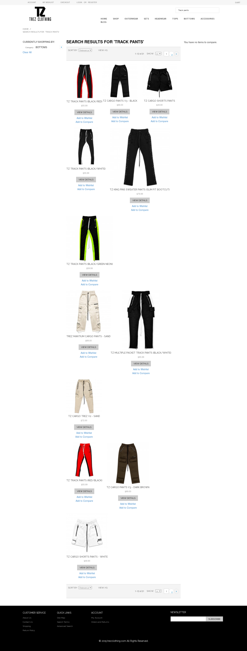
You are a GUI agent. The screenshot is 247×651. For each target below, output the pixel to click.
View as (102, 50)
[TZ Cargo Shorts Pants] (159, 80)
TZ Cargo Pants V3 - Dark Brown (128, 487)
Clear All (27, 52)
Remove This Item (61, 47)
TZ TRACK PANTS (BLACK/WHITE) (86, 168)
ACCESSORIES (207, 18)
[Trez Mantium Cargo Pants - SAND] (88, 312)
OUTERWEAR (131, 18)
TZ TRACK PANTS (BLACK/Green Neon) (89, 264)
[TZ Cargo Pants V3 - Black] (120, 80)
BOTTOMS (189, 18)
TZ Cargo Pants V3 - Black (120, 100)
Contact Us (28, 622)
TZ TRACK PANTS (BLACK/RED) (84, 101)
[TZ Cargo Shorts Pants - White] (87, 533)
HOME (104, 18)
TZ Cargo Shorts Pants (159, 100)
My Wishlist (48, 2)
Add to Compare (84, 121)
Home (26, 29)
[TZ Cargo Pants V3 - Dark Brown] (128, 463)
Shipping (27, 626)
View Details (84, 112)
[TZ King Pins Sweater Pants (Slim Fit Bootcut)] (140, 157)
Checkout (65, 2)
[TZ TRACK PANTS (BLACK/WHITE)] (86, 146)
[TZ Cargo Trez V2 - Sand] (84, 396)
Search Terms (63, 622)
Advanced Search (65, 626)
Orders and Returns (100, 622)
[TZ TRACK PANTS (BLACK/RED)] (84, 81)
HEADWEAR (160, 18)
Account (32, 2)
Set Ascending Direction (94, 50)
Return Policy (29, 630)
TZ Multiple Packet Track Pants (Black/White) (141, 352)
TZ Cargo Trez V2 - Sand (84, 416)
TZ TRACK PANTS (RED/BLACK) (84, 480)
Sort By (72, 50)
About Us (27, 618)
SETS (146, 18)
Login (79, 2)
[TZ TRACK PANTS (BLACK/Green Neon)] (89, 238)
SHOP (116, 18)
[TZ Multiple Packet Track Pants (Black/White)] (141, 320)
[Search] (216, 8)
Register (92, 2)
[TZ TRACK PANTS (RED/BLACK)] (84, 460)
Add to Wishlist (84, 118)
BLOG (104, 22)
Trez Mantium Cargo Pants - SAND (88, 336)
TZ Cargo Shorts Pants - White (87, 556)
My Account (96, 618)
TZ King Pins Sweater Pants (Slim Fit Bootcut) (140, 189)
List (117, 50)
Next (176, 53)
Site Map (61, 618)
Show (150, 53)
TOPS (175, 18)
